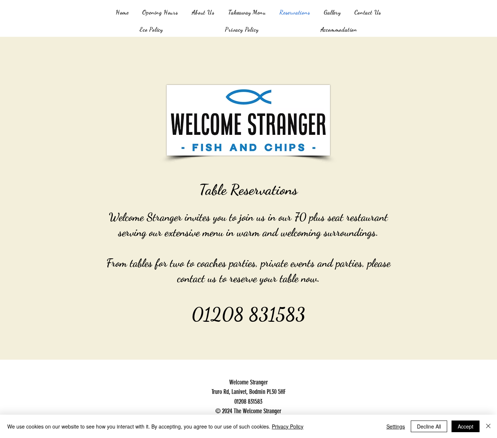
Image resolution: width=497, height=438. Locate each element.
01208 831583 (248, 314)
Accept (465, 426)
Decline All (429, 426)
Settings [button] (395, 426)
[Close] (488, 426)
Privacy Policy (287, 426)
